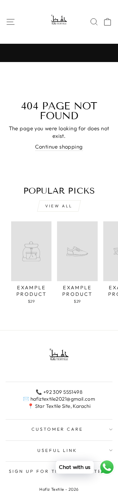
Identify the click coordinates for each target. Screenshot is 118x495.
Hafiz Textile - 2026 (58, 489)
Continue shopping (59, 146)
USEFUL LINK (57, 450)
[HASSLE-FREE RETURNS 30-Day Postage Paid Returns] (59, 53)
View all (59, 205)
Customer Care (57, 429)
